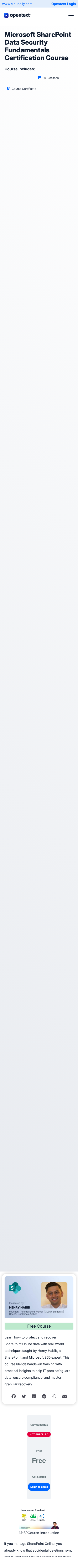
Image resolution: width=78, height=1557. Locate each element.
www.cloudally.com (17, 4)
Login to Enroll (39, 1486)
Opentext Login (63, 4)
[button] (13, 1396)
